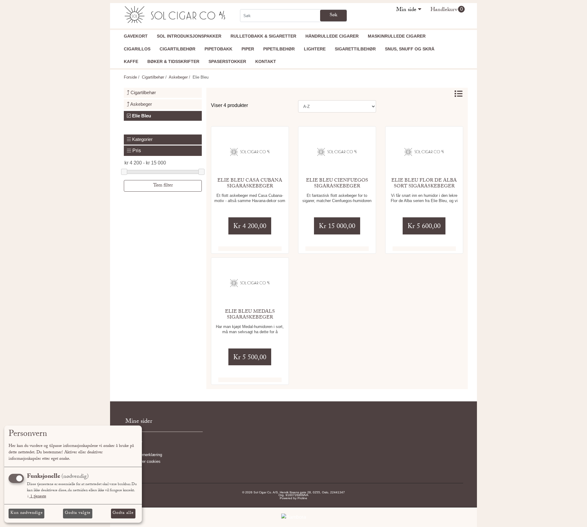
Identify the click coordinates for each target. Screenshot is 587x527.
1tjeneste (36, 496)
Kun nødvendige (26, 513)
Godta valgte (77, 513)
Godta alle (123, 513)
